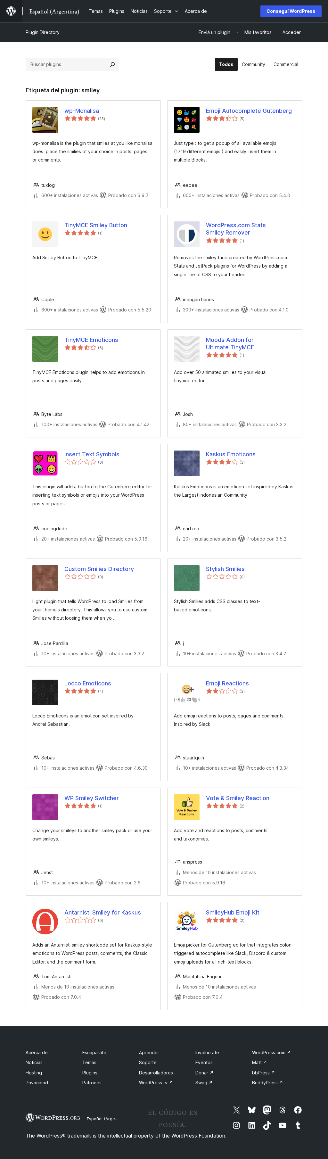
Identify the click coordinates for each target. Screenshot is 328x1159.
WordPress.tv (156, 1082)
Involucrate (207, 1052)
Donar (204, 1072)
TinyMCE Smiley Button (95, 225)
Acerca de (37, 1052)
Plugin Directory (43, 32)
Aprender (149, 1052)
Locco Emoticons (87, 683)
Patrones (92, 1082)
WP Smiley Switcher (91, 798)
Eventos (204, 1062)
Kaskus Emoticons (231, 454)
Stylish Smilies (225, 569)
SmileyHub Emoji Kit (232, 912)
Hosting (34, 1072)
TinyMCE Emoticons (91, 339)
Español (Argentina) (107, 1118)
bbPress (263, 1072)
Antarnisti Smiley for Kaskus (102, 912)
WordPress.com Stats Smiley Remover (236, 229)
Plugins (89, 1072)
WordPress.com (271, 1052)
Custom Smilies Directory (99, 569)
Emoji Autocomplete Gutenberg (249, 110)
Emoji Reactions (227, 683)
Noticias (34, 1062)
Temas (89, 1062)
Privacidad (37, 1082)
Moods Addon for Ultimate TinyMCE (230, 343)
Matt (259, 1062)
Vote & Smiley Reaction (237, 798)
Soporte (148, 1062)
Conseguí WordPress (291, 11)
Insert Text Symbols (91, 454)
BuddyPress (267, 1082)
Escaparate (94, 1052)
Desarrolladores (156, 1072)
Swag (204, 1082)
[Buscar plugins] (112, 64)
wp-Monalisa (81, 110)
